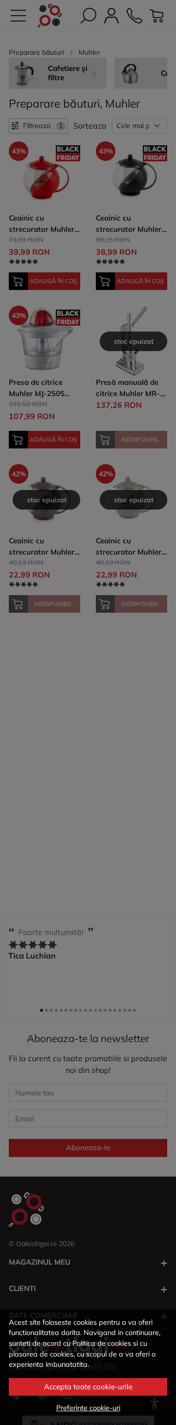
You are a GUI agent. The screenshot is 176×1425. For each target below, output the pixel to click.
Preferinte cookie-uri (88, 1407)
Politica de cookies (101, 1343)
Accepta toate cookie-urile (88, 1386)
